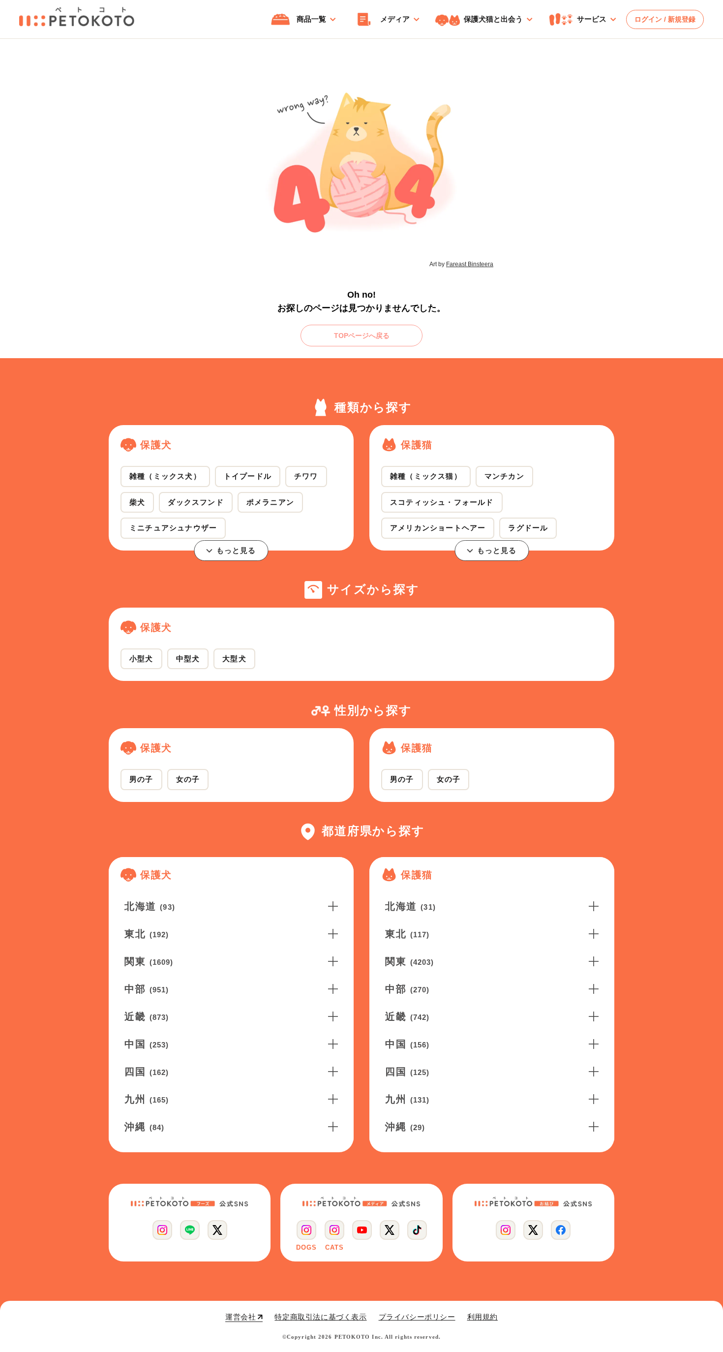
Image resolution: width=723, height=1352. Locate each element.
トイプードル (247, 476)
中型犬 (188, 658)
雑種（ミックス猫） (426, 476)
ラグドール (528, 527)
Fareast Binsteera (469, 264)
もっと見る (236, 550)
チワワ (306, 476)
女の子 (188, 779)
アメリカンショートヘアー (437, 527)
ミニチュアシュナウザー (173, 527)
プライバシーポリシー (417, 1317)
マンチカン (504, 476)
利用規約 (482, 1317)
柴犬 (137, 502)
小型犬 (141, 658)
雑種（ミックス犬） (165, 476)
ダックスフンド (195, 502)
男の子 (141, 779)
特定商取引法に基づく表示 (320, 1317)
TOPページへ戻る (362, 335)
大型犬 (234, 658)
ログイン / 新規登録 (664, 19)
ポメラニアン (270, 502)
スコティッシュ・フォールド (442, 502)
